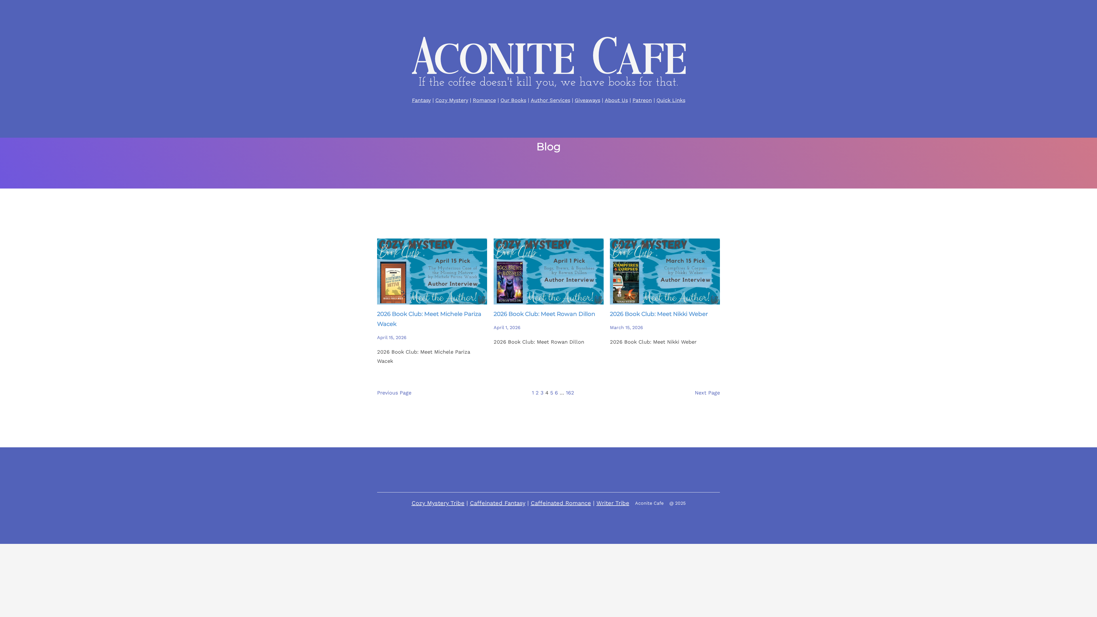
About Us (616, 100)
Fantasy (421, 100)
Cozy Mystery (451, 100)
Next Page (707, 393)
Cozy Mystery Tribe (438, 503)
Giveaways (587, 100)
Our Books (513, 100)
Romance (484, 100)
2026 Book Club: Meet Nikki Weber (659, 313)
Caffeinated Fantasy (497, 503)
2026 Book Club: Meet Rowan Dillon (544, 313)
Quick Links (670, 100)
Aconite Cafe (649, 503)
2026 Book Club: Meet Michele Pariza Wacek (429, 318)
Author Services (550, 100)
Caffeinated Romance (561, 503)
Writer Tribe (612, 503)
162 (570, 393)
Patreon (642, 100)
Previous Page (394, 393)
